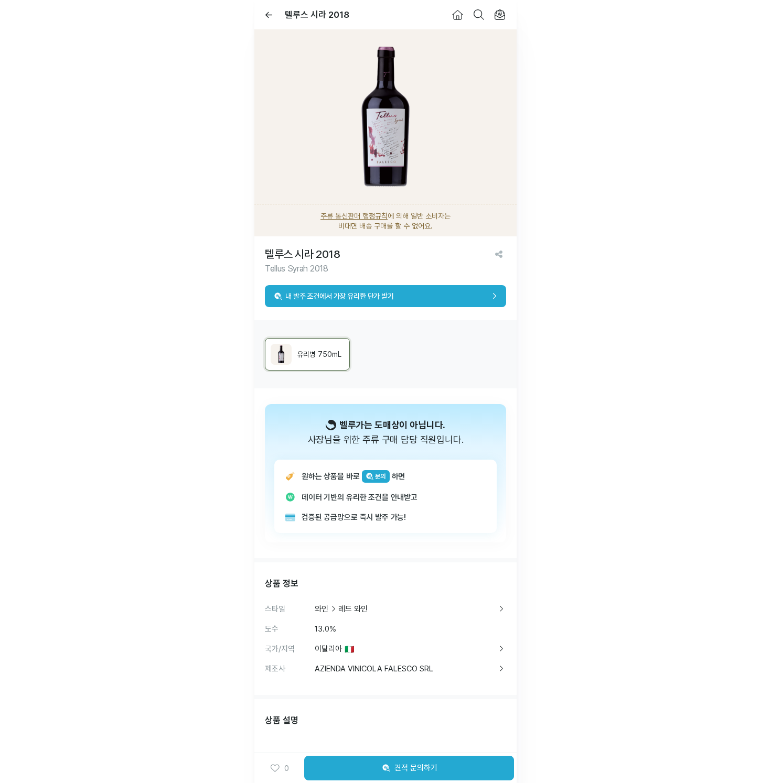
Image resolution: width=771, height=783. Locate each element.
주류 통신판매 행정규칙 (354, 216)
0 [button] (286, 768)
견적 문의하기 (415, 768)
